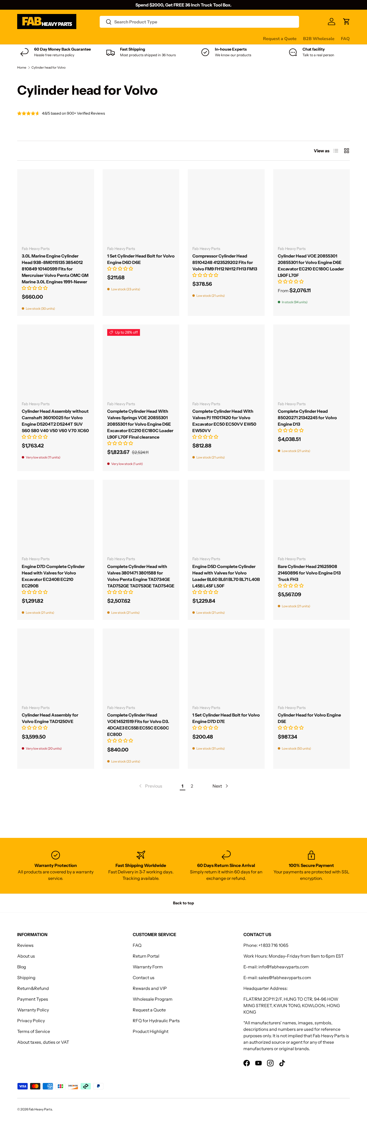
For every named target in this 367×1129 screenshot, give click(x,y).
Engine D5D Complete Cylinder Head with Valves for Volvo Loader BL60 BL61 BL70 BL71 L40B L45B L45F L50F (226, 576)
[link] (150, 786)
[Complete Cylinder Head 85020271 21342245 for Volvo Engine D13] (312, 363)
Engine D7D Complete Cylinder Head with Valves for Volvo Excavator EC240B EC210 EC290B (53, 576)
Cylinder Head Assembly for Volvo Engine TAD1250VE (50, 718)
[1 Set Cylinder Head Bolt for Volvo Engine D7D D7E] (226, 667)
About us (26, 956)
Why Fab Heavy (89, 38)
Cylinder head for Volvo (48, 67)
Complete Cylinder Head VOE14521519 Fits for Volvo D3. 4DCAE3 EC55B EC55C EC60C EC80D (138, 724)
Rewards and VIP (150, 988)
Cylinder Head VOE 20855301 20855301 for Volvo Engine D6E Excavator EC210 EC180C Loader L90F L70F (311, 265)
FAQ (345, 39)
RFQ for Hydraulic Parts (156, 1020)
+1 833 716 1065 (273, 945)
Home (21, 67)
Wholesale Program (152, 999)
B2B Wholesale (318, 39)
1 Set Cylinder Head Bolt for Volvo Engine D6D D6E (141, 259)
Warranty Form (148, 966)
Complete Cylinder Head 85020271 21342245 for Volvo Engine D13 (307, 417)
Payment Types (32, 999)
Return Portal (146, 956)
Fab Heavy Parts (40, 1109)
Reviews (153, 38)
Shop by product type (38, 39)
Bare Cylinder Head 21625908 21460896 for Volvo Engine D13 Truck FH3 (309, 573)
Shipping (26, 977)
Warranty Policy (33, 1009)
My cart (221, 38)
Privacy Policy (31, 1020)
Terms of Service (33, 1031)
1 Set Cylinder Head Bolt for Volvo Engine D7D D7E (226, 718)
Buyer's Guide (125, 38)
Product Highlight (150, 1031)
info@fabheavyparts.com (283, 966)
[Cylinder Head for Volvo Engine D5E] (312, 667)
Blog (21, 966)
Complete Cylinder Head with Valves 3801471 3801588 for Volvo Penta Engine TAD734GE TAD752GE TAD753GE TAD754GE (140, 576)
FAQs (201, 38)
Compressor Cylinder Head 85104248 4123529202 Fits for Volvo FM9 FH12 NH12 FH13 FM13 (224, 262)
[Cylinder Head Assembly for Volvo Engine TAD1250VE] (55, 667)
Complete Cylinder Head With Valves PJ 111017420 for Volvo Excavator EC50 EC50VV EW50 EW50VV (224, 420)
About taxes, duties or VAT (43, 1042)
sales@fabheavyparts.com (284, 977)
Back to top (183, 903)
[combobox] (199, 22)
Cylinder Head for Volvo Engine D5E (309, 718)
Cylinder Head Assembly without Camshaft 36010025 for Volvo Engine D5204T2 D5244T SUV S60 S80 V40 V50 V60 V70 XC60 (55, 420)
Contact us (179, 38)
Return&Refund (33, 988)
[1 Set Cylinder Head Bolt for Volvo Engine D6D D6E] (141, 208)
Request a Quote (280, 39)
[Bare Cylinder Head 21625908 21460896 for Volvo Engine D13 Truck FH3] (312, 518)
